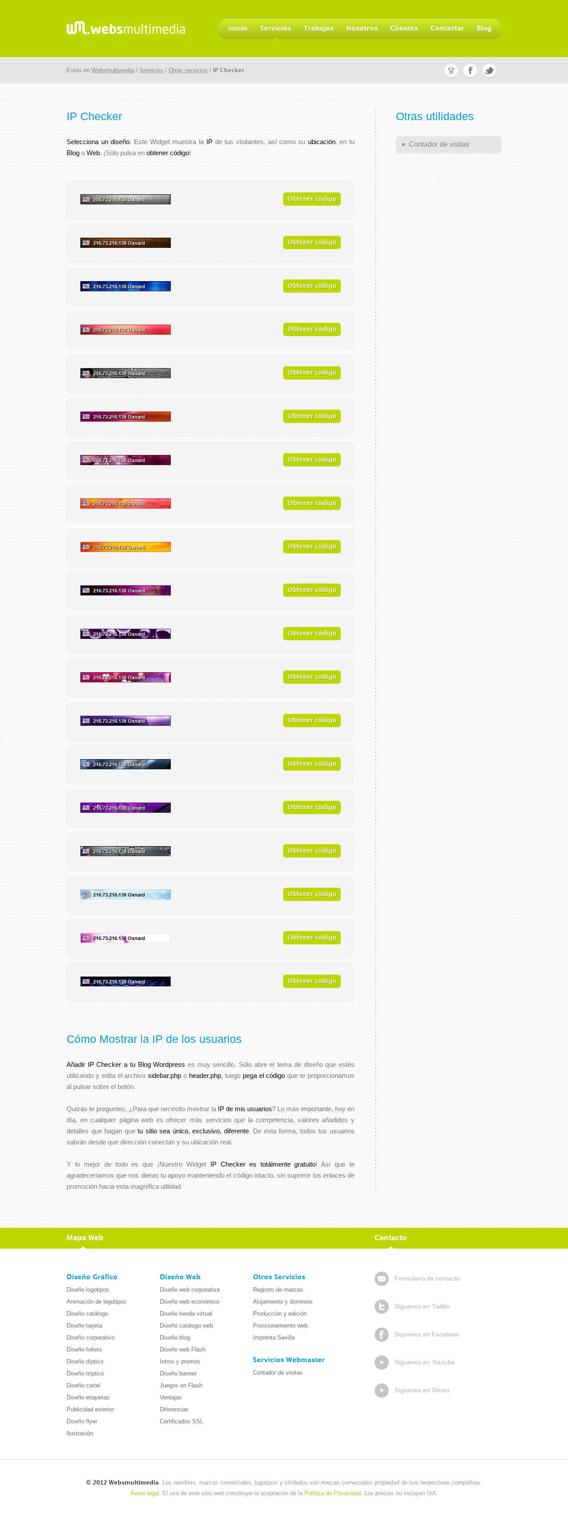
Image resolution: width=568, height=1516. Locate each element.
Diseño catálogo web (186, 1325)
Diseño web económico (189, 1301)
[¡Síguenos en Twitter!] (489, 70)
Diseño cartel (83, 1385)
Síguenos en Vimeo (422, 1390)
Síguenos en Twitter (422, 1306)
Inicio (238, 29)
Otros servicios (188, 70)
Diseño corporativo (90, 1337)
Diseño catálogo (87, 1313)
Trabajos (319, 29)
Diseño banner (178, 1373)
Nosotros (362, 29)
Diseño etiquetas (88, 1397)
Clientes (404, 29)
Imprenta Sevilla (274, 1337)
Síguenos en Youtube (424, 1362)
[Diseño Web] (126, 28)
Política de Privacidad (332, 1493)
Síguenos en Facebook (427, 1334)
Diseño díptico (85, 1361)
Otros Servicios (279, 1277)
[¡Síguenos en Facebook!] (470, 70)
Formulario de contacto (427, 1278)
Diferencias (174, 1409)
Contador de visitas (439, 144)
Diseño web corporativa (190, 1289)
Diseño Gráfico (92, 1277)
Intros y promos (180, 1361)
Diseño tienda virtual (186, 1313)
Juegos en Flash (181, 1385)
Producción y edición (280, 1313)
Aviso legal (144, 1493)
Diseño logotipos (88, 1289)
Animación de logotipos (96, 1301)
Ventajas (171, 1397)
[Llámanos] (451, 70)
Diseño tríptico (85, 1373)
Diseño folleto (84, 1349)
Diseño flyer (82, 1421)
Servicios (275, 29)
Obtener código (312, 199)
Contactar (447, 29)
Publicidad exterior (90, 1409)
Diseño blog (175, 1337)
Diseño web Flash (182, 1349)
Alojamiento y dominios (283, 1301)
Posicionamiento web (280, 1325)
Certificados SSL (181, 1421)
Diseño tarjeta (84, 1325)
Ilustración (80, 1433)
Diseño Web (180, 1277)
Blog (484, 29)
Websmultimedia (112, 70)
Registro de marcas (278, 1289)
